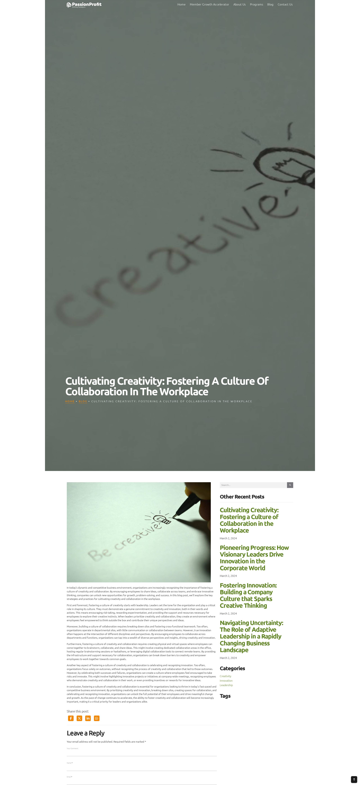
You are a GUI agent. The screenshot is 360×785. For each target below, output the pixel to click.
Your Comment (72, 748)
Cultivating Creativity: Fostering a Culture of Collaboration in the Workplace (249, 520)
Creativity (225, 676)
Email (69, 777)
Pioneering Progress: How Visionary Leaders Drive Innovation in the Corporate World (254, 558)
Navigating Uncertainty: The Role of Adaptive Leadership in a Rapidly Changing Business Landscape (251, 636)
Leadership (226, 685)
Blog (83, 401)
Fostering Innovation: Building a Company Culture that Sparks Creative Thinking (248, 595)
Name (70, 763)
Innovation (226, 680)
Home (70, 401)
